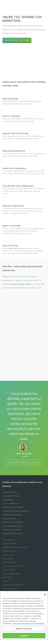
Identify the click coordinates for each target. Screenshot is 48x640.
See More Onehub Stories (24, 462)
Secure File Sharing (13, 522)
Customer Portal (11, 496)
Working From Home (13, 533)
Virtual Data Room (12, 530)
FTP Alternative (11, 503)
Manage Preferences (24, 628)
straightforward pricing (14, 248)
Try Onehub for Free (17, 40)
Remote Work (9, 518)
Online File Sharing (12, 515)
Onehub (12, 5)
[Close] (45, 594)
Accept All (24, 635)
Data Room (8, 500)
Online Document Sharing (16, 511)
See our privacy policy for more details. (29, 623)
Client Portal (10, 492)
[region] (24, 615)
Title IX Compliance (12, 526)
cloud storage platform (22, 283)
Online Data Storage (13, 507)
